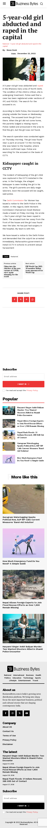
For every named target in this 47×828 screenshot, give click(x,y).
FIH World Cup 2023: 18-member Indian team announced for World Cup (34, 269)
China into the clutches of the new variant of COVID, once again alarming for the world (12, 271)
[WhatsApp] (32, 299)
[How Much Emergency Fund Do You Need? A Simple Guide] (9, 459)
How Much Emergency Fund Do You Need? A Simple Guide (30, 459)
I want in (22, 384)
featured (14, 256)
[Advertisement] (23, 335)
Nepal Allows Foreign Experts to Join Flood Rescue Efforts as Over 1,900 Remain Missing (30, 423)
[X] (20, 299)
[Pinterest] (26, 299)
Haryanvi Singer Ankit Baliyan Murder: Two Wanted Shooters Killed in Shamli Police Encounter (30, 411)
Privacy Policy (32, 390)
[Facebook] (14, 299)
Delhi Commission (15, 200)
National (6, 44)
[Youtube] (27, 713)
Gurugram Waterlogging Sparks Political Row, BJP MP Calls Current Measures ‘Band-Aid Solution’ (30, 447)
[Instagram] (12, 713)
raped (40, 86)
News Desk (12, 50)
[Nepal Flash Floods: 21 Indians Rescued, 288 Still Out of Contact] (9, 434)
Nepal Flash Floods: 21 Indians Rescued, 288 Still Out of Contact (30, 435)
